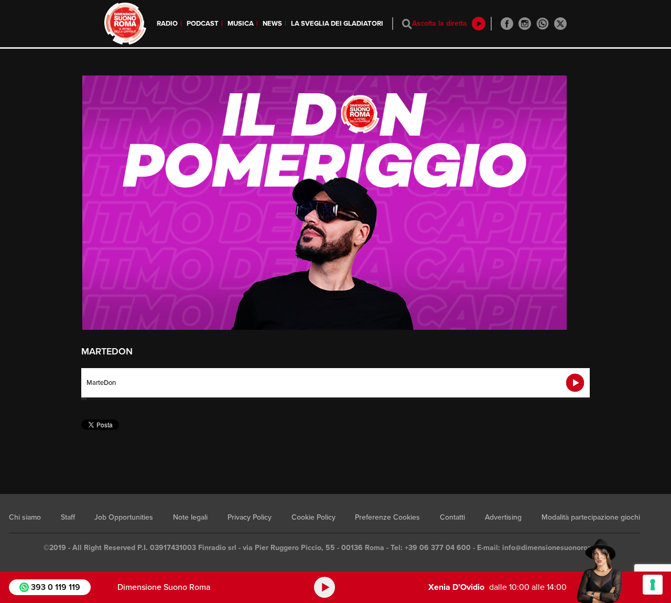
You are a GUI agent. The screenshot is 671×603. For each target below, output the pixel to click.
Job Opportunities (123, 517)
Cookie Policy (313, 517)
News (272, 23)
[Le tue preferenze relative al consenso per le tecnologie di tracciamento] (653, 585)
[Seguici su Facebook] (507, 23)
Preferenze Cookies (387, 517)
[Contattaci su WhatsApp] (542, 23)
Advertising (503, 517)
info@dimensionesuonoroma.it (553, 547)
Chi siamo (25, 517)
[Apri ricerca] (407, 24)
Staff (68, 517)
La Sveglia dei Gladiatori (337, 23)
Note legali (190, 517)
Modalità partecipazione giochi (591, 517)
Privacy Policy (250, 517)
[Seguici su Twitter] (560, 23)
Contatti (452, 517)
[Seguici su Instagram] (524, 23)
